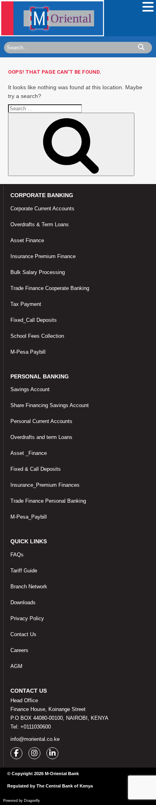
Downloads (23, 602)
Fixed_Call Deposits (33, 320)
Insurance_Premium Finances (45, 485)
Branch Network (28, 587)
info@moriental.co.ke (35, 739)
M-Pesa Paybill (28, 352)
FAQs (17, 555)
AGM (16, 666)
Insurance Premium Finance (43, 256)
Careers (19, 650)
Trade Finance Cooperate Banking (49, 288)
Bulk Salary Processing (37, 272)
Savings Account (30, 389)
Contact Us (23, 634)
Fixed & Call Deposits (35, 469)
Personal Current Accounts (41, 421)
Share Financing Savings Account (49, 405)
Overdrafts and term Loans (41, 437)
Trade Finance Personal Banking (48, 501)
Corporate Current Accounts (42, 209)
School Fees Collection (37, 336)
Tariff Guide (23, 571)
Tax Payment (25, 304)
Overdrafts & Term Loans (39, 224)
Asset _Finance (28, 453)
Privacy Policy (27, 618)
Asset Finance (27, 240)
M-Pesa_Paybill (28, 517)
